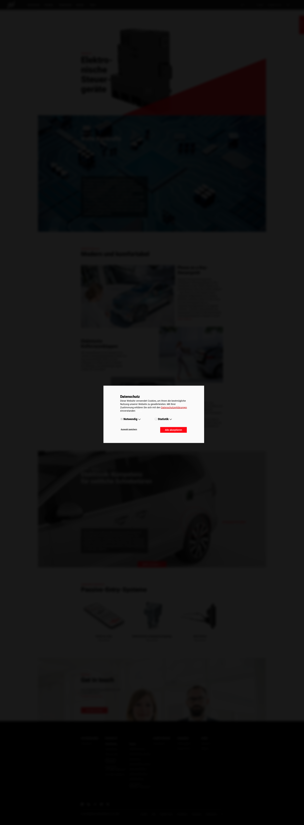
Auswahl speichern (129, 429)
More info (139, 411)
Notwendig (130, 419)
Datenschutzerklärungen (174, 407)
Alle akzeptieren (173, 429)
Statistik (163, 419)
